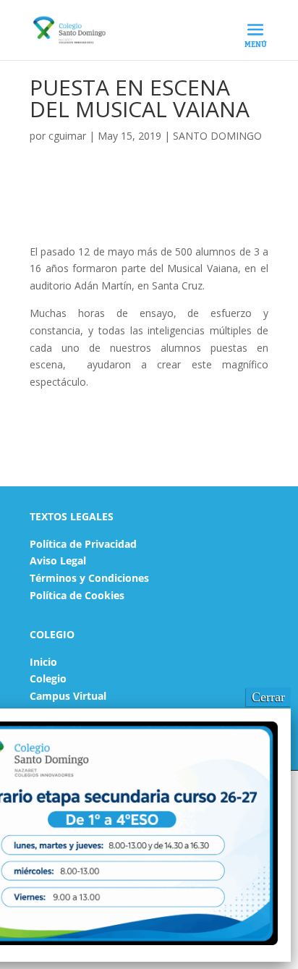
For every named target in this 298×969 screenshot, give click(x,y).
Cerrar (268, 697)
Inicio (43, 662)
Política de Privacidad (83, 544)
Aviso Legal (58, 560)
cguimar (67, 136)
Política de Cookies (77, 595)
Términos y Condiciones (89, 578)
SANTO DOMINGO (217, 136)
